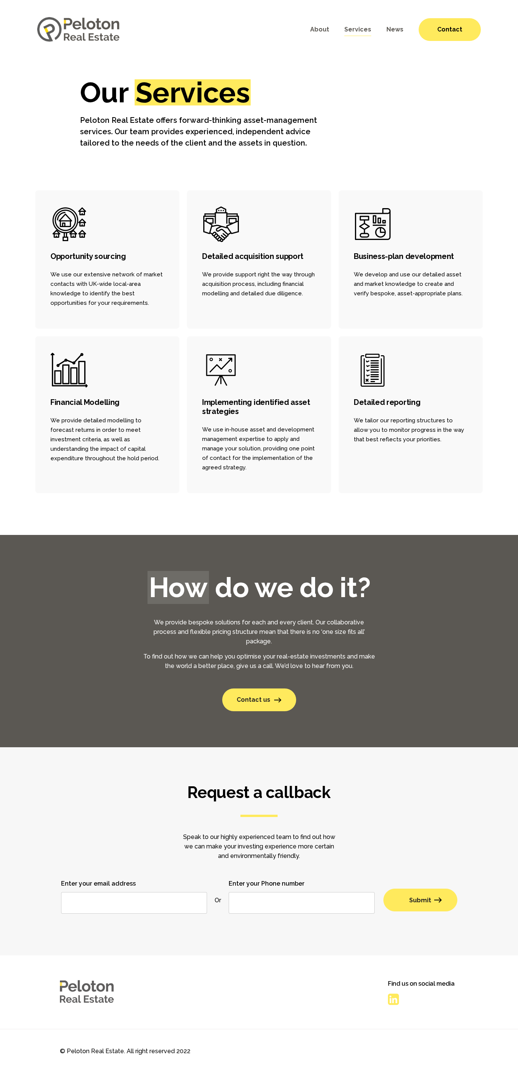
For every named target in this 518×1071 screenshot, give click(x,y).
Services (357, 29)
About (319, 29)
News (394, 29)
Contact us (253, 699)
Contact (449, 29)
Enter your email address (98, 883)
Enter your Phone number (267, 883)
